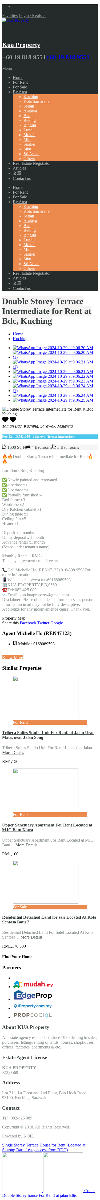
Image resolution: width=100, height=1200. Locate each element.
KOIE (28, 1136)
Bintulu (29, 125)
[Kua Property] (15, 20)
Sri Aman (31, 154)
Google (56, 623)
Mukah (29, 134)
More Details (13, 752)
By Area (20, 92)
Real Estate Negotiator (32, 163)
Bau (26, 115)
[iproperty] (33, 1008)
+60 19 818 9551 (68, 57)
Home (18, 77)
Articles (19, 168)
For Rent (20, 82)
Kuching (30, 96)
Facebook (28, 623)
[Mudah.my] (33, 986)
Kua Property (21, 44)
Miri (27, 139)
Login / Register (32, 15)
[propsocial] (33, 1017)
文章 (17, 173)
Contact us (22, 178)
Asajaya (30, 111)
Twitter (43, 623)
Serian (28, 106)
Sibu (27, 149)
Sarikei (29, 144)
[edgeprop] (33, 999)
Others (29, 158)
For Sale (20, 87)
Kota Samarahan (37, 101)
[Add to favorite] (13, 421)
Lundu (29, 130)
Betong (29, 120)
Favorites (10, 15)
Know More (12, 657)
